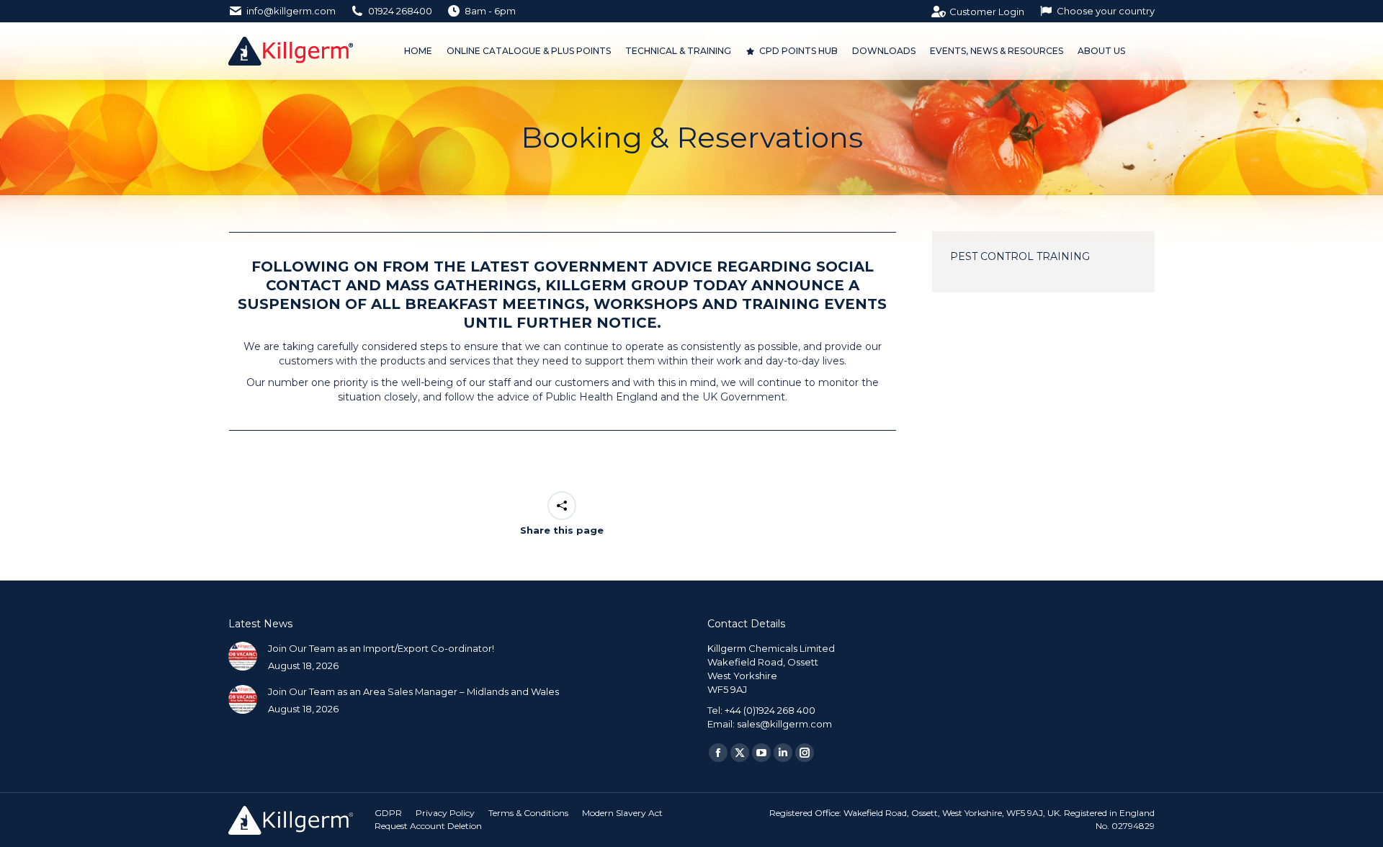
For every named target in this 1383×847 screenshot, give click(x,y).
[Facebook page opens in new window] (718, 752)
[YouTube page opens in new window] (761, 752)
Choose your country (1106, 11)
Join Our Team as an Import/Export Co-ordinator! (381, 648)
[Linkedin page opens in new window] (783, 752)
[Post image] (242, 656)
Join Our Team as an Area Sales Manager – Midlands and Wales (413, 691)
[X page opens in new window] (739, 752)
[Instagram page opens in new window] (804, 752)
